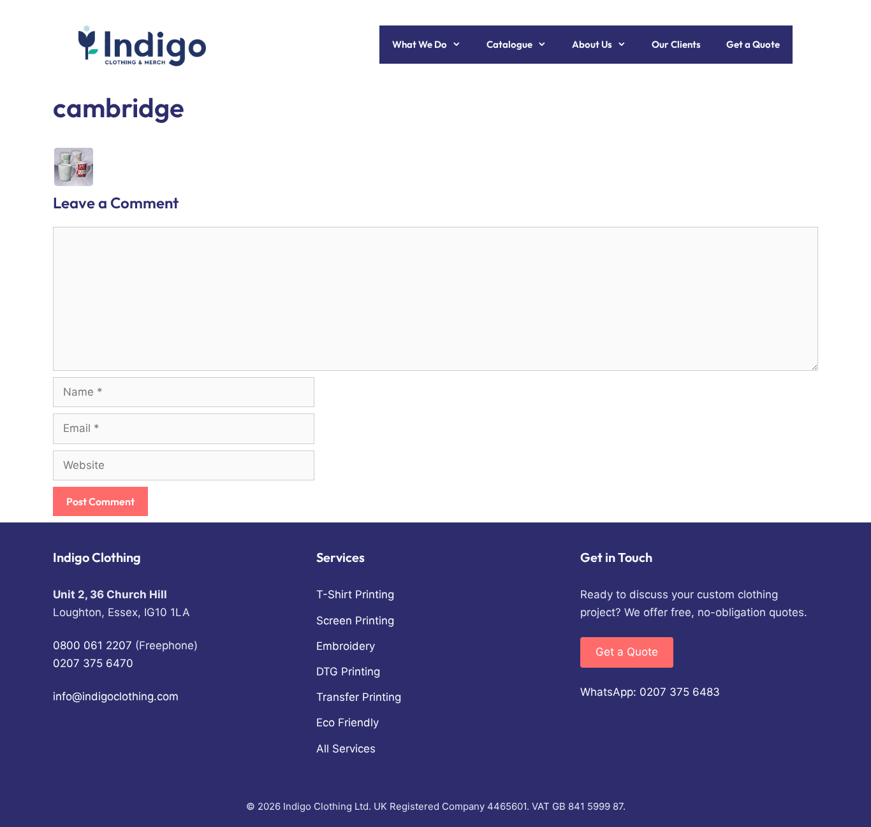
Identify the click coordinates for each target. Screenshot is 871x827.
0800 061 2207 (92, 645)
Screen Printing (355, 620)
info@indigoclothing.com (116, 696)
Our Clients (676, 44)
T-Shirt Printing (355, 594)
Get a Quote (753, 44)
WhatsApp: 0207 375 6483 (650, 692)
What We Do (419, 44)
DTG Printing (348, 671)
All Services (346, 748)
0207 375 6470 (93, 663)
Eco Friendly (347, 722)
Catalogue (509, 44)
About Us (592, 44)
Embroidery (345, 646)
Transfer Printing (358, 697)
